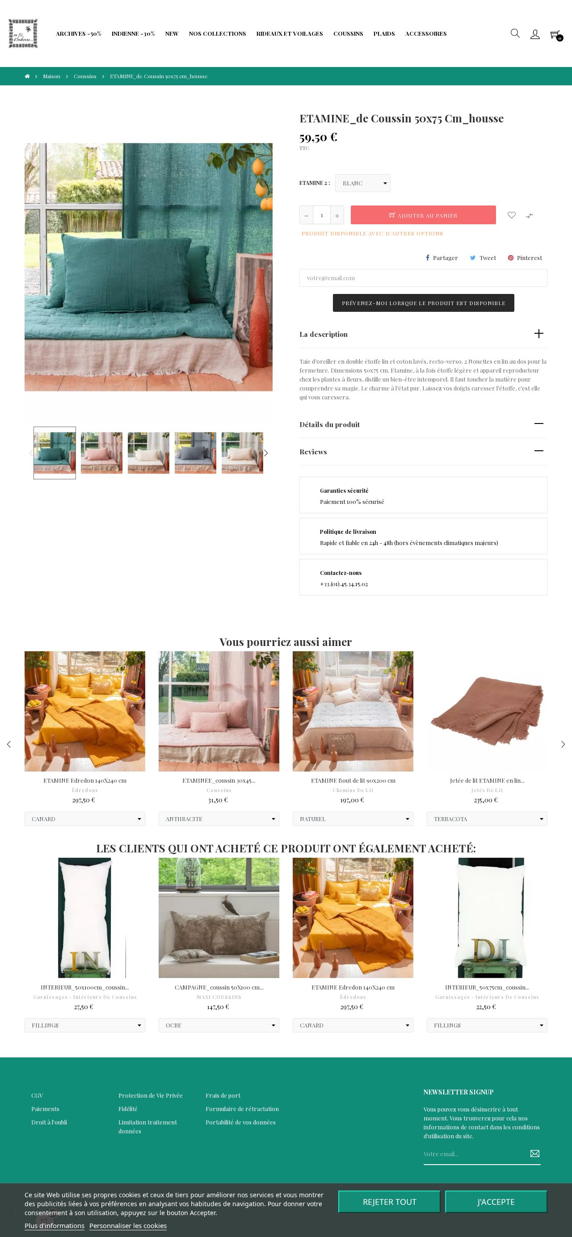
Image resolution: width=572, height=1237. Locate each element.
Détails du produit (329, 424)
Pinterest (529, 257)
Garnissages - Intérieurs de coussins (85, 997)
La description (323, 334)
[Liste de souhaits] (512, 214)
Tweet (487, 257)
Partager (445, 257)
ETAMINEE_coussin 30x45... (219, 780)
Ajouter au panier (427, 215)
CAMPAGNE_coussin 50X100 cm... (219, 987)
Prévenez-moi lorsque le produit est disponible (423, 302)
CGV (37, 1095)
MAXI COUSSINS (219, 997)
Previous (31, 453)
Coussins (219, 790)
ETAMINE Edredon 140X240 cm (84, 780)
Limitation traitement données (147, 1126)
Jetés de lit (487, 790)
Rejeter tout (389, 1201)
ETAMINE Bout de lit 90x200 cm (353, 780)
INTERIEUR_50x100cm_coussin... (85, 987)
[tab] (423, 334)
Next (266, 453)
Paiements (45, 1108)
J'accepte (496, 1201)
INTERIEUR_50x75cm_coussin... (487, 987)
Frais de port (223, 1095)
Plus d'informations (54, 1225)
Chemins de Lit (353, 790)
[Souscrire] (531, 1154)
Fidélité (128, 1108)
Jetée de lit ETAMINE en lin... (487, 780)
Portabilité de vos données (241, 1122)
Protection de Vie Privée (150, 1095)
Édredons (85, 790)
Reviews (313, 451)
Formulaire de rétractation (242, 1108)
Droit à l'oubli (49, 1122)
